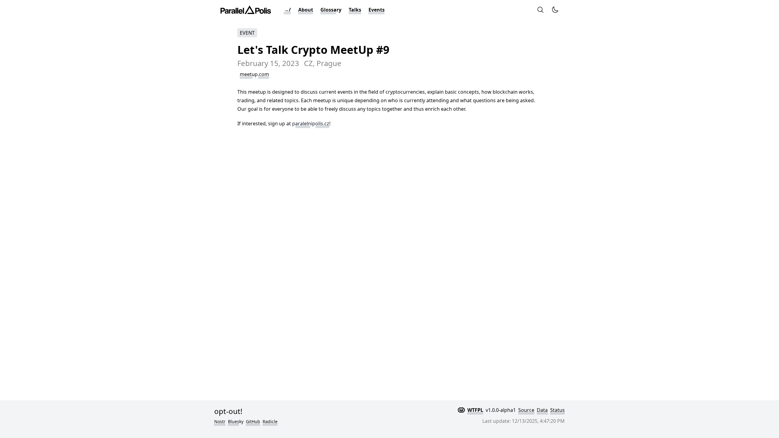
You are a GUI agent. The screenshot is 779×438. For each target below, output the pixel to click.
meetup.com (254, 74)
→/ (287, 9)
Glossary (330, 9)
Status (557, 410)
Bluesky (235, 421)
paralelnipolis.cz (310, 123)
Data (542, 410)
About (305, 9)
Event (247, 33)
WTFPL (475, 410)
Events (377, 9)
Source (526, 410)
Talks (355, 9)
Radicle (270, 421)
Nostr (219, 421)
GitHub (253, 421)
